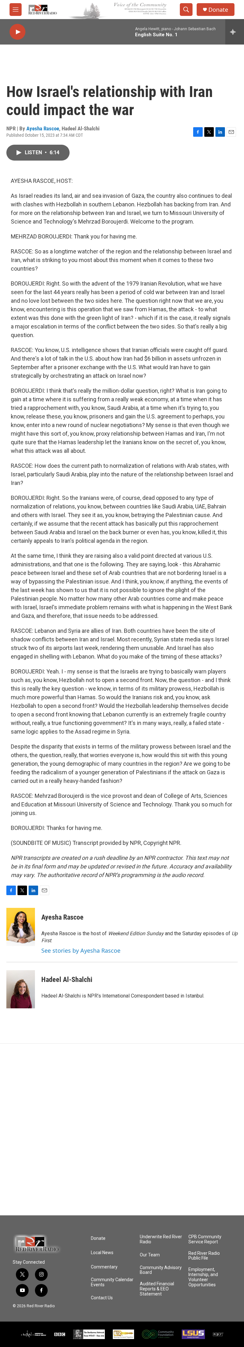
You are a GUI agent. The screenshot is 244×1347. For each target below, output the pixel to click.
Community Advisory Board (161, 1270)
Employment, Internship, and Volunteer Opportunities (203, 1277)
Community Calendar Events (112, 1282)
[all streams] (234, 32)
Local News (102, 1252)
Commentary (104, 1267)
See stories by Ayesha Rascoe (80, 950)
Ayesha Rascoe (42, 128)
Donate (218, 9)
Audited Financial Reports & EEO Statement (157, 1288)
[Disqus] (122, 1129)
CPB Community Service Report (204, 1239)
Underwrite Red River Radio (161, 1239)
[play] (17, 32)
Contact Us (102, 1297)
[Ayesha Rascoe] (20, 927)
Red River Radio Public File (204, 1256)
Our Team (150, 1255)
